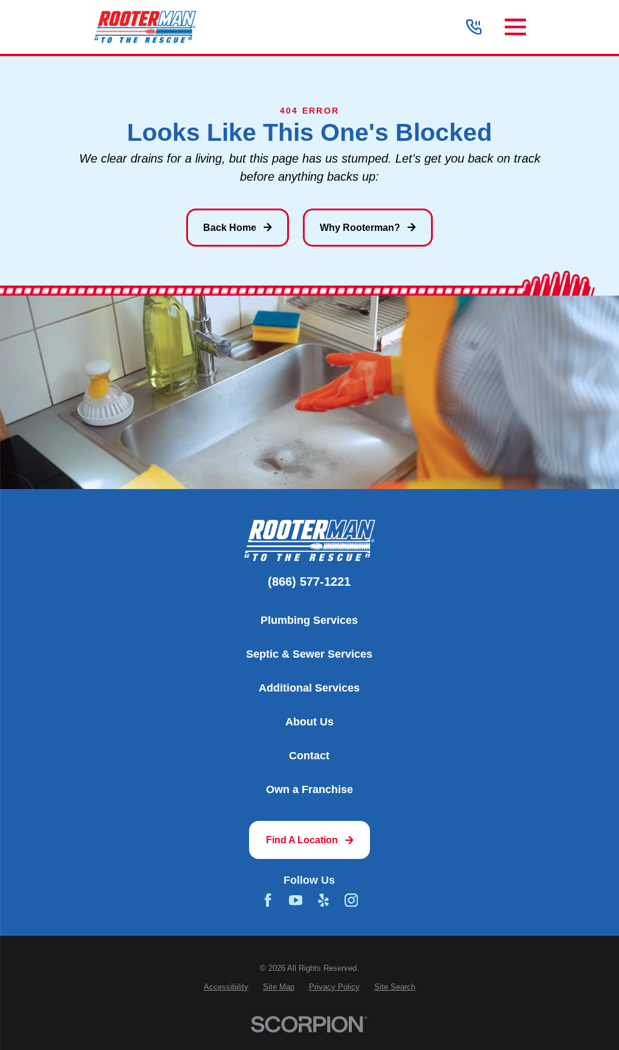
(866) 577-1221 (309, 582)
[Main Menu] (515, 26)
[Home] (145, 27)
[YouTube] (295, 900)
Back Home (229, 227)
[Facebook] (267, 900)
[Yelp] (323, 900)
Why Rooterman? (360, 227)
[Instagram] (351, 900)
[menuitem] (226, 987)
